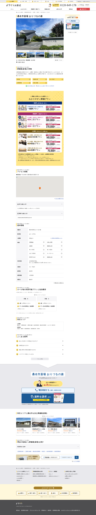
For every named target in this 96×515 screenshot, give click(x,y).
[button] (59, 60)
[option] (23, 474)
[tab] (11, 1)
